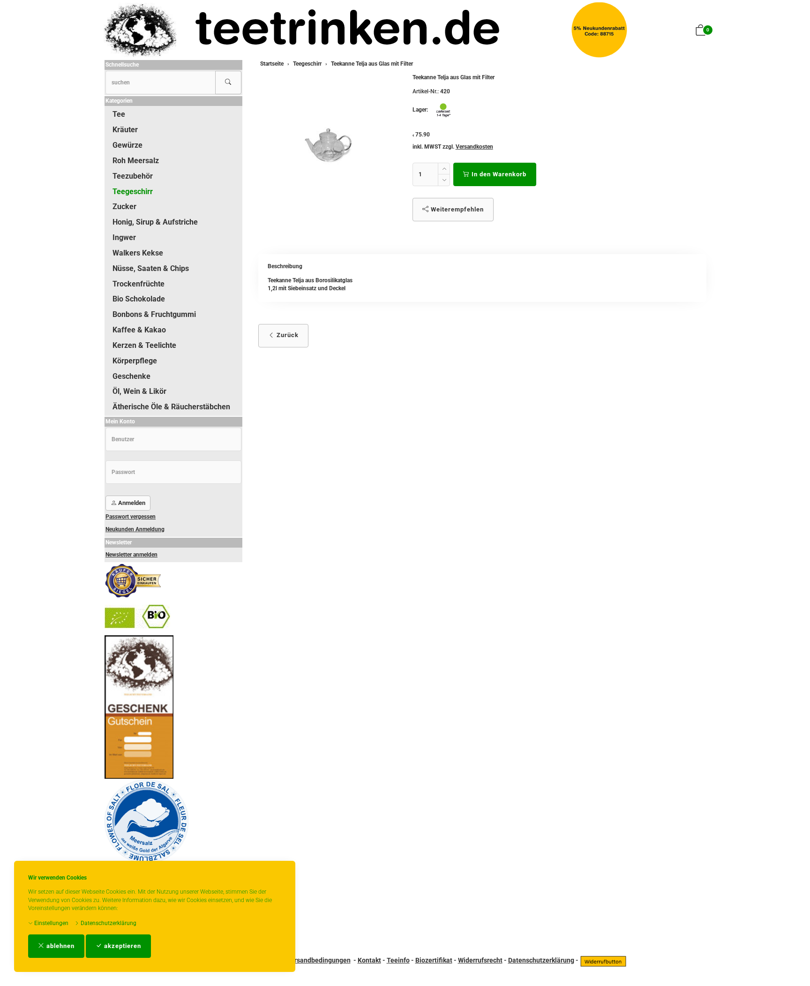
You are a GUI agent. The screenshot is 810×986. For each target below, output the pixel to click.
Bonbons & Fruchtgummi (154, 314)
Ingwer (124, 237)
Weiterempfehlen (456, 209)
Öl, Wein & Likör (139, 391)
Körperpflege (134, 360)
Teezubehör (132, 176)
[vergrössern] (328, 144)
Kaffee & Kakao (139, 329)
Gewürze (127, 145)
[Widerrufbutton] (603, 960)
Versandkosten (474, 146)
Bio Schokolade (138, 298)
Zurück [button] (287, 335)
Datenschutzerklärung (107, 923)
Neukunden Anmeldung (135, 529)
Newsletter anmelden (131, 554)
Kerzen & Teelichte (144, 345)
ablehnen (60, 945)
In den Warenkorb (498, 174)
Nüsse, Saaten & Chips (150, 268)
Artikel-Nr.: (425, 91)
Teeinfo (398, 960)
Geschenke (131, 376)
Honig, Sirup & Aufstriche (155, 222)
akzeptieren (121, 945)
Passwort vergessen (130, 516)
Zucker (124, 206)
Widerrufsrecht (480, 960)
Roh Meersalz (135, 160)
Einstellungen (50, 923)
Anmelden (131, 502)
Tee (118, 114)
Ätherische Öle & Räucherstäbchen (171, 406)
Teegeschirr (132, 191)
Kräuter (125, 129)
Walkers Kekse (137, 252)
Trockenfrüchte (138, 283)
